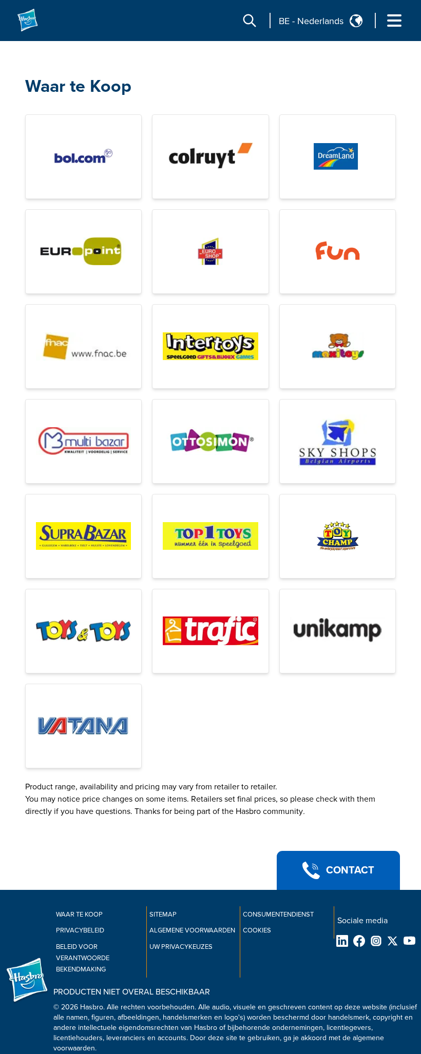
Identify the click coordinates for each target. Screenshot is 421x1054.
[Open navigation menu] (394, 20)
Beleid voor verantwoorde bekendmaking (82, 958)
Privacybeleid (80, 930)
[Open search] (249, 20)
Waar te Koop (78, 86)
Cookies (257, 930)
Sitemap (163, 914)
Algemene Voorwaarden (192, 930)
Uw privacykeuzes (181, 947)
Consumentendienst (278, 914)
